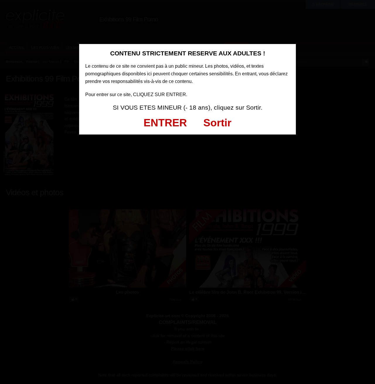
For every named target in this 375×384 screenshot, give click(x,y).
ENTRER (165, 123)
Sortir (217, 123)
